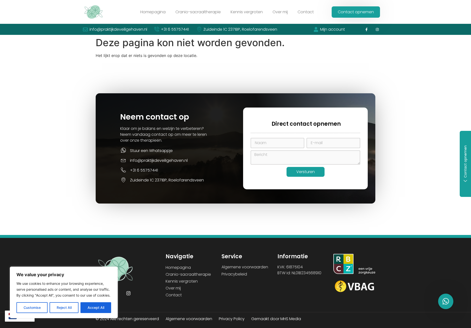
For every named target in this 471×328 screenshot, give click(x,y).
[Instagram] (377, 29)
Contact (306, 12)
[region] (64, 292)
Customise (32, 307)
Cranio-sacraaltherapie (198, 12)
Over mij (280, 12)
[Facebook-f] (366, 29)
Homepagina (153, 12)
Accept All (96, 307)
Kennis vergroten (247, 12)
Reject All (64, 307)
